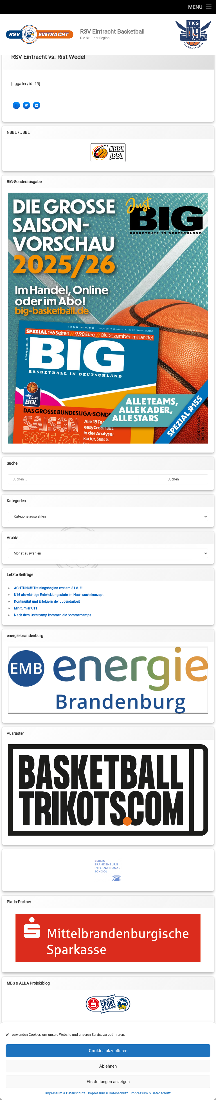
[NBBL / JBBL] (108, 152)
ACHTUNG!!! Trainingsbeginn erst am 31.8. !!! (48, 588)
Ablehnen (108, 1066)
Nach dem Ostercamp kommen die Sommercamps (52, 615)
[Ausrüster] (108, 790)
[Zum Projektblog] (108, 1004)
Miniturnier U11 (25, 608)
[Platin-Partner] (108, 938)
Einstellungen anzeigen (108, 1081)
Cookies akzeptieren (108, 1050)
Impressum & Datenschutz (65, 1093)
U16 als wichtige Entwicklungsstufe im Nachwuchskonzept (59, 595)
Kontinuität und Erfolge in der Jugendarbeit (47, 602)
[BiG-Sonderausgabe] (108, 318)
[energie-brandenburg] (108, 680)
